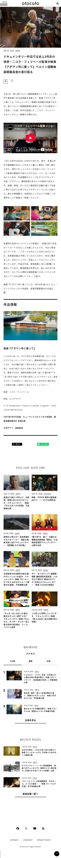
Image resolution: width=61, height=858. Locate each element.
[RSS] (43, 828)
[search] (57, 3)
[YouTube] (35, 828)
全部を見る (30, 720)
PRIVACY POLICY (44, 840)
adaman (19, 428)
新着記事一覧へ (30, 794)
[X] (26, 828)
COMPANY (27, 840)
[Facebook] (18, 828)
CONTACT (14, 840)
